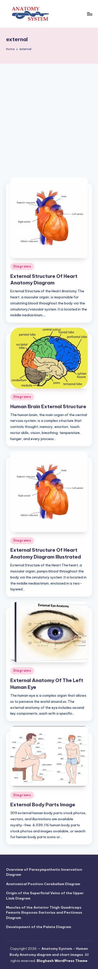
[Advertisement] (49, 115)
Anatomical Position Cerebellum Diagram (43, 884)
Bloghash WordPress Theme (62, 960)
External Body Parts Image (42, 805)
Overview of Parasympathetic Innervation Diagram (44, 872)
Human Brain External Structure (48, 406)
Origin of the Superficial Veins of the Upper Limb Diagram (45, 895)
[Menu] (89, 13)
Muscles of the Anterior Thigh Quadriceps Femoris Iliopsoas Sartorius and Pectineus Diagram (44, 912)
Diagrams (22, 266)
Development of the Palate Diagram (38, 927)
